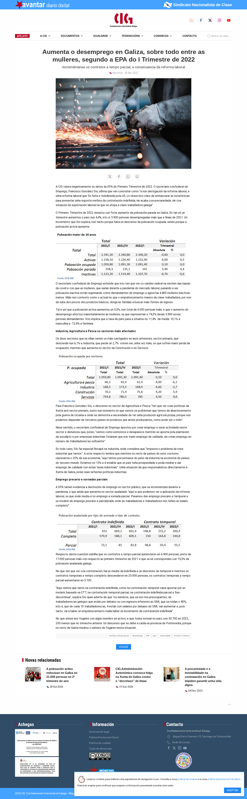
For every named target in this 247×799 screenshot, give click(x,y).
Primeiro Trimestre (181, 636)
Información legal (99, 731)
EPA (147, 636)
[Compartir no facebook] (119, 176)
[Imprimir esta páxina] (137, 176)
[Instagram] (179, 748)
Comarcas (161, 35)
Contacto (189, 35)
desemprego (137, 636)
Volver (123, 646)
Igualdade (100, 35)
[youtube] (185, 748)
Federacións (131, 35)
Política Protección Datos (104, 737)
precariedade (165, 636)
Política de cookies (100, 743)
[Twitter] (174, 748)
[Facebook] (169, 748)
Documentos (70, 35)
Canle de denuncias (100, 748)
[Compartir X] (110, 176)
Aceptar (232, 790)
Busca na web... (220, 35)
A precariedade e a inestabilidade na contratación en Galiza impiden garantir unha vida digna (203, 677)
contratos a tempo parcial (119, 636)
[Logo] (123, 20)
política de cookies (188, 779)
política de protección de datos (224, 779)
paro (154, 636)
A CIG (43, 35)
